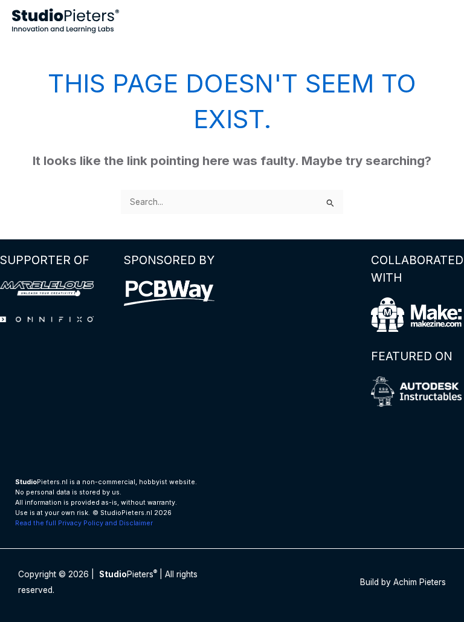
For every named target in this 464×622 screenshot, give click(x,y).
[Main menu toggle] (440, 20)
